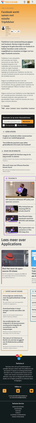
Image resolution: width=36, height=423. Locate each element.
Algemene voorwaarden (18, 415)
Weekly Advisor (22, 125)
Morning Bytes (9, 125)
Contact (18, 413)
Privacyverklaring (18, 417)
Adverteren (18, 409)
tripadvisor (32, 108)
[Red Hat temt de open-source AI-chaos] (15, 258)
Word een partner (18, 407)
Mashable (6, 106)
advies (7, 108)
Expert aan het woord (14, 291)
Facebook (13, 108)
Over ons (18, 411)
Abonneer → (27, 121)
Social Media (24, 108)
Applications (10, 8)
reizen (18, 108)
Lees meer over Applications (13, 242)
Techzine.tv (12, 178)
